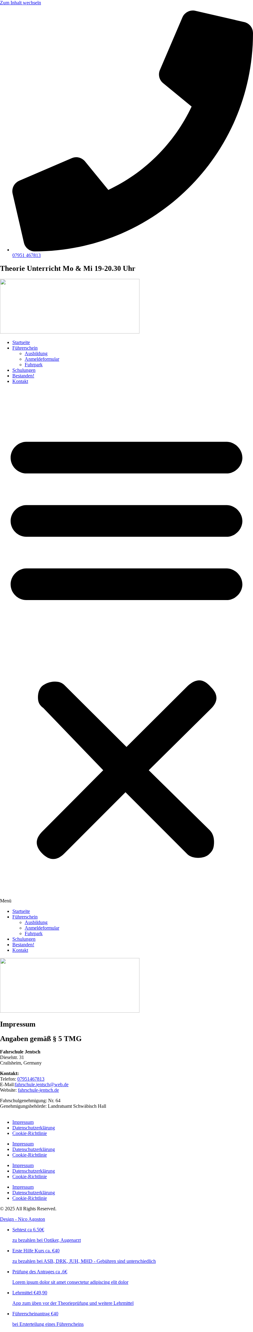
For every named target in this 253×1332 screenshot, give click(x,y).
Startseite (21, 342)
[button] (126, 646)
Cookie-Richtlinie (29, 1133)
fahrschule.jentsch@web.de (41, 1084)
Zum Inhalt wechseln (20, 2)
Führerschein (25, 348)
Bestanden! (23, 375)
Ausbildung (36, 353)
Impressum (23, 1122)
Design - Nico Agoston (22, 1219)
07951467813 (30, 1079)
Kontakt (20, 381)
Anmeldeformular (42, 359)
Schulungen (23, 370)
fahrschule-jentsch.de (38, 1090)
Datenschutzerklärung (33, 1127)
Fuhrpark (34, 364)
